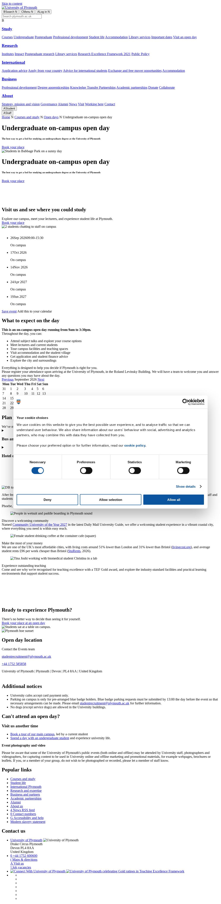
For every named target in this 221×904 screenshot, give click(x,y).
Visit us (17, 863)
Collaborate (167, 87)
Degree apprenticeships (53, 87)
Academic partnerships (131, 87)
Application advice (14, 70)
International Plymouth (25, 787)
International (13, 62)
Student (9, 108)
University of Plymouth (26, 840)
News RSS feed (22, 810)
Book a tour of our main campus (32, 734)
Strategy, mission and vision (21, 104)
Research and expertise (26, 790)
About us (16, 806)
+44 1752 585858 (14, 664)
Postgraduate (43, 37)
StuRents (74, 551)
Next (41, 379)
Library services (139, 37)
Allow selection (110, 499)
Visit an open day (185, 37)
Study (7, 29)
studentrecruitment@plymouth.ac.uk (26, 656)
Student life (96, 37)
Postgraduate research (39, 54)
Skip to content (12, 3)
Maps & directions (23, 859)
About (7, 95)
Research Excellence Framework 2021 (104, 54)
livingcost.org (181, 547)
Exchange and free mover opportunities (135, 70)
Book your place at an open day (23, 623)
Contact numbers (23, 814)
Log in (43, 11)
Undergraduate (24, 37)
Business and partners (25, 794)
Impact (19, 54)
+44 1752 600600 (23, 856)
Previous (8, 379)
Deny (47, 499)
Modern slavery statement (27, 822)
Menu (27, 11)
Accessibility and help (27, 818)
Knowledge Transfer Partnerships (93, 87)
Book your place (13, 147)
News (73, 104)
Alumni (63, 104)
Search (10, 11)
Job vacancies (20, 867)
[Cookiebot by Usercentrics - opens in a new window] (185, 402)
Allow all (173, 499)
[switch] (86, 470)
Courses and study (26, 117)
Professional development (70, 37)
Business (9, 79)
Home (6, 117)
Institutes (8, 54)
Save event (9, 311)
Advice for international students (85, 70)
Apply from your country (45, 70)
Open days (51, 117)
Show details (186, 486)
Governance (49, 104)
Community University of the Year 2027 (40, 524)
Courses (7, 37)
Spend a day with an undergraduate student (39, 738)
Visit (81, 104)
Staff (7, 113)
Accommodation (116, 37)
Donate (153, 87)
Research (10, 45)
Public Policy (140, 54)
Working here (94, 104)
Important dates (161, 37)
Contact (109, 104)
